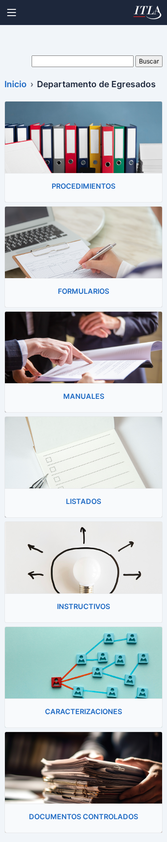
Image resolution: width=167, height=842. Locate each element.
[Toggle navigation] (11, 12)
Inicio (15, 84)
